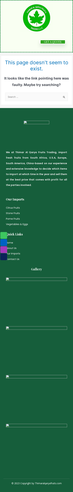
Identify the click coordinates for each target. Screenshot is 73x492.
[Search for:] (36, 96)
